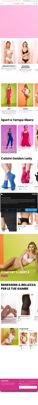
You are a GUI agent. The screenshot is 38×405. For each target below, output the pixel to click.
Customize (18, 209)
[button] (34, 3)
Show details (32, 206)
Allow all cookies (31, 209)
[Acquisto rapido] (32, 379)
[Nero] (36, 384)
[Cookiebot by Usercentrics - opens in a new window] (32, 194)
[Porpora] (19, 384)
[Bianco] (34, 384)
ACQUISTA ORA (4, 140)
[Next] (37, 286)
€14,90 (29, 382)
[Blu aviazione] (18, 384)
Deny (7, 209)
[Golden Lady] (19, 3)
